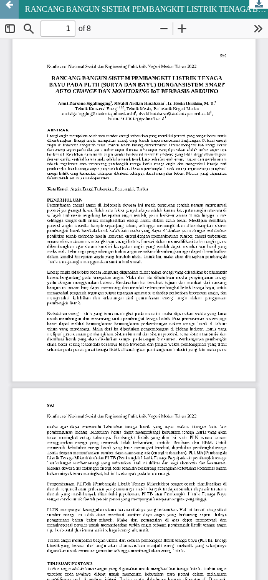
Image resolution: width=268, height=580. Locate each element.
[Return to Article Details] (9, 9)
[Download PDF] (258, 4)
